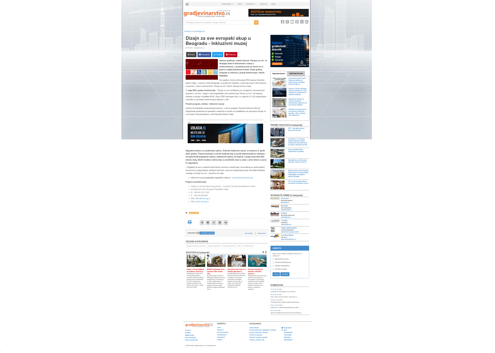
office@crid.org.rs (202, 198)
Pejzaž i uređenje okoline (258, 337)
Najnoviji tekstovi (278, 73)
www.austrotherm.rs (288, 239)
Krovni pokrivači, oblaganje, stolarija (262, 330)
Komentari (277, 285)
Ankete (219, 340)
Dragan (272, 300)
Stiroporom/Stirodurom (283, 262)
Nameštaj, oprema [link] (229, 246)
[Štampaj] (189, 222)
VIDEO (273, 4)
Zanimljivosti (199, 31)
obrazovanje (193, 213)
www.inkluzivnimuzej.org (242, 177)
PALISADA (285, 198)
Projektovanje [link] (248, 246)
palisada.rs (285, 202)
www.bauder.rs (286, 210)
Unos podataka (190, 337)
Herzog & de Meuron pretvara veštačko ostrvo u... (255, 271)
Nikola (272, 294)
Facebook (205, 54)
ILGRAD (284, 213)
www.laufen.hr (286, 224)
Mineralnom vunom (282, 259)
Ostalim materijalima (282, 266)
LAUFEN (284, 221)
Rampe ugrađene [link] (214, 246)
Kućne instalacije (255, 335)
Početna (188, 31)
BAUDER (284, 206)
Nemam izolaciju (281, 269)
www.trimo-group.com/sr (290, 232)
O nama (188, 330)
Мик (271, 310)
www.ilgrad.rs (286, 217)
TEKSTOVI (251, 4)
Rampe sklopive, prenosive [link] (196, 246)
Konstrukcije (254, 328)
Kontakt (188, 333)
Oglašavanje (189, 335)
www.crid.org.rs (202, 201)
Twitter (219, 54)
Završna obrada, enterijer (258, 332)
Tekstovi (220, 330)
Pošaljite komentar (207, 233)
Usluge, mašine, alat (256, 340)
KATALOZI (263, 4)
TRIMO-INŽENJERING (289, 228)
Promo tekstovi (222, 332)
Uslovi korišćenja (191, 340)
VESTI (240, 4)
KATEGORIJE (228, 4)
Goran (272, 289)
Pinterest (232, 54)
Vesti (219, 327)
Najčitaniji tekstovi (296, 73)
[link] (214, 13)
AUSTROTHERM (287, 235)
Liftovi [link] (240, 246)
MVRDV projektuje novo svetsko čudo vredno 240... (215, 271)
